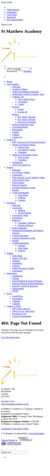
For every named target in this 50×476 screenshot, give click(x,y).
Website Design (8, 440)
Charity (21, 104)
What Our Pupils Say (21, 165)
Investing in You (19, 314)
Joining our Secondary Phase (25, 155)
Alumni (15, 132)
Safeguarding (18, 288)
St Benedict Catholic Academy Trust (28, 94)
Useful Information (20, 192)
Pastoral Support (19, 185)
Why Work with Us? (21, 309)
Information (12, 273)
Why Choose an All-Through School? (29, 142)
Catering (21, 200)
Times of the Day (19, 258)
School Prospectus (15, 7)
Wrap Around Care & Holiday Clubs (28, 177)
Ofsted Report (13, 9)
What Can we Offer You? (23, 311)
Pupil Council (18, 182)
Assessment (17, 271)
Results (15, 114)
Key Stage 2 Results (27, 117)
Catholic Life (18, 97)
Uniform (21, 198)
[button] (13, 24)
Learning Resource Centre (23, 187)
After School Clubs (20, 180)
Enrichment (17, 218)
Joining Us (11, 139)
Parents (10, 253)
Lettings (15, 134)
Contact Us (17, 137)
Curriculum (17, 175)
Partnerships (17, 129)
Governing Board (20, 127)
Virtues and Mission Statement (25, 92)
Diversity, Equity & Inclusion (25, 286)
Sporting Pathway (25, 225)
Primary (10, 167)
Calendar (16, 301)
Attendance (17, 263)
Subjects (21, 210)
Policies (15, 278)
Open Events (23, 147)
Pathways (16, 220)
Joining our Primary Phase (23, 145)
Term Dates (12, 14)
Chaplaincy (23, 102)
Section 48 (22, 112)
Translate (27, 71)
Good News (17, 296)
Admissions (12, 12)
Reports (15, 107)
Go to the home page (10, 337)
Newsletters (17, 298)
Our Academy (13, 84)
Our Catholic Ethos (26, 99)
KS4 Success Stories (27, 122)
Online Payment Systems (23, 268)
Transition (22, 152)
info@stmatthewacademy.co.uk (15, 404)
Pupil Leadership (19, 228)
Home (9, 81)
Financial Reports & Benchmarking (27, 283)
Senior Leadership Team (23, 124)
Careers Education (20, 235)
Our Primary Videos (26, 150)
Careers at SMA (14, 306)
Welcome (16, 87)
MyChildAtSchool (15, 20)
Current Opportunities (21, 316)
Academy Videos (19, 89)
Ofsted (21, 109)
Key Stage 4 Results (27, 119)
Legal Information (36, 433)
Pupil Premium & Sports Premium (27, 281)
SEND (15, 291)
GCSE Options (24, 213)
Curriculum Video (20, 215)
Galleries (16, 303)
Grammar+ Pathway (27, 223)
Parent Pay (11, 17)
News (9, 293)
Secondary (11, 203)
